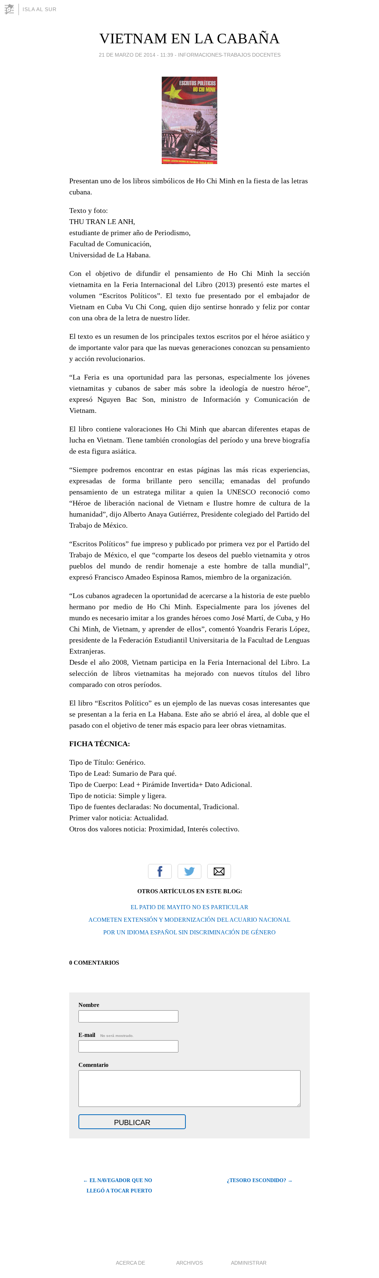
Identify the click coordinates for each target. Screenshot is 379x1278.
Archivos (189, 1263)
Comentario (93, 1065)
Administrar (248, 1263)
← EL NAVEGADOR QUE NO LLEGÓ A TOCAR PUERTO (117, 1186)
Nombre (88, 1005)
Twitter (189, 871)
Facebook (160, 871)
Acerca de (130, 1263)
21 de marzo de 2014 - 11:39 (136, 55)
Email (219, 871)
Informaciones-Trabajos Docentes (229, 55)
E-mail (106, 1035)
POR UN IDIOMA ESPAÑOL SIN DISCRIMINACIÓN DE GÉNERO (189, 932)
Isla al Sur (40, 9)
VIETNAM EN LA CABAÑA (189, 38)
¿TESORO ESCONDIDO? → (260, 1180)
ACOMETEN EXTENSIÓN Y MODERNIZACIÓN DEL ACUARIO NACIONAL (189, 920)
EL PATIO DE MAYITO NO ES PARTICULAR (189, 907)
